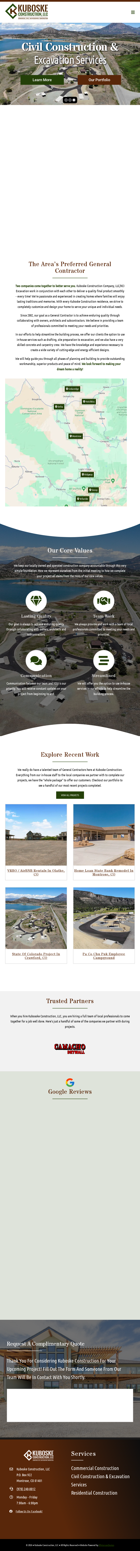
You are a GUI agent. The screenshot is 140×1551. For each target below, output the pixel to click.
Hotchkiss (90, 401)
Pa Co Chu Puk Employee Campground (104, 956)
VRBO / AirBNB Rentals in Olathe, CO (36, 872)
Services (42, 80)
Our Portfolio (99, 80)
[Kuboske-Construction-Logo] (26, 5)
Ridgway (88, 474)
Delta (60, 406)
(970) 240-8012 (26, 1489)
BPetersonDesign (106, 1545)
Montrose (76, 436)
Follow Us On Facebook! (29, 1511)
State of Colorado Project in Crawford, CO (36, 956)
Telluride (83, 498)
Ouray (94, 489)
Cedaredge (73, 388)
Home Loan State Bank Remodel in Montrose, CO (104, 872)
